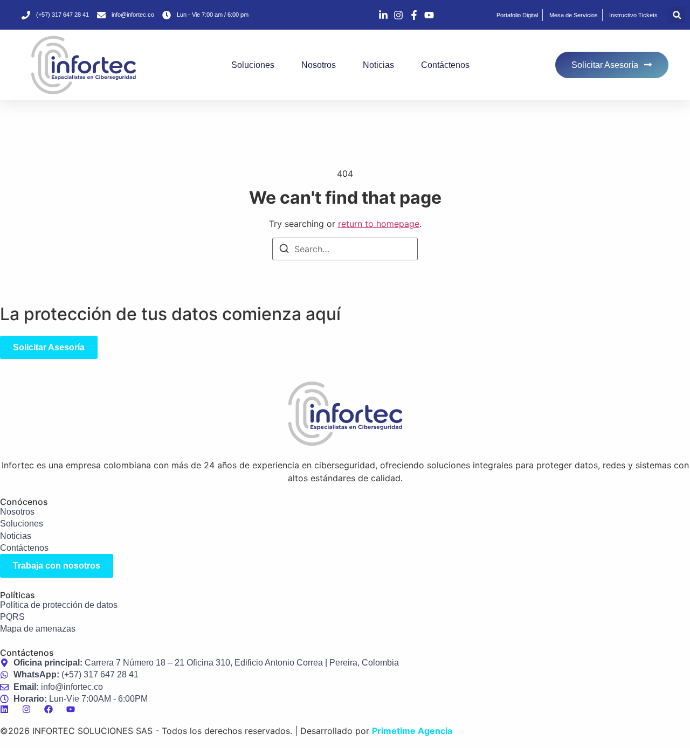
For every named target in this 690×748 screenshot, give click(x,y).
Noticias (378, 65)
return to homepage (378, 223)
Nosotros (318, 65)
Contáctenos (445, 65)
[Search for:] (345, 249)
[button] (676, 14)
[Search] (284, 250)
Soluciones (252, 65)
